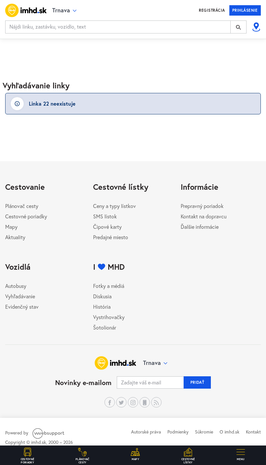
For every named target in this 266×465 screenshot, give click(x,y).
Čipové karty (107, 226)
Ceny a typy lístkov (114, 205)
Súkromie (204, 432)
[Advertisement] (133, 56)
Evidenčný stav (22, 306)
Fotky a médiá (108, 285)
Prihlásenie (245, 10)
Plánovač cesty (21, 205)
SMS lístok (105, 216)
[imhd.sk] (26, 10)
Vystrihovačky (109, 317)
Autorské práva (146, 432)
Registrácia (212, 10)
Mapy (11, 226)
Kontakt (253, 432)
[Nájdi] (238, 26)
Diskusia (102, 296)
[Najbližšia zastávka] (256, 27)
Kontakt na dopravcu (203, 216)
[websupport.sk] (49, 433)
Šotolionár (104, 327)
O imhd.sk (229, 432)
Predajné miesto (110, 237)
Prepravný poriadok (202, 205)
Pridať (197, 382)
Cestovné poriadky (26, 216)
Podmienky (177, 432)
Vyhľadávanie (20, 296)
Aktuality (15, 237)
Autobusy (15, 285)
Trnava (152, 363)
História (102, 306)
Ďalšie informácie (200, 226)
